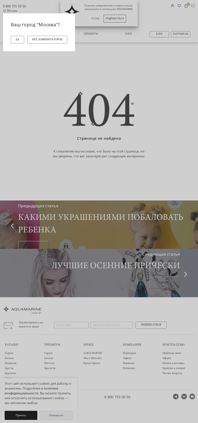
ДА (17, 39)
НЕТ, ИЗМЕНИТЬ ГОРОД (47, 39)
